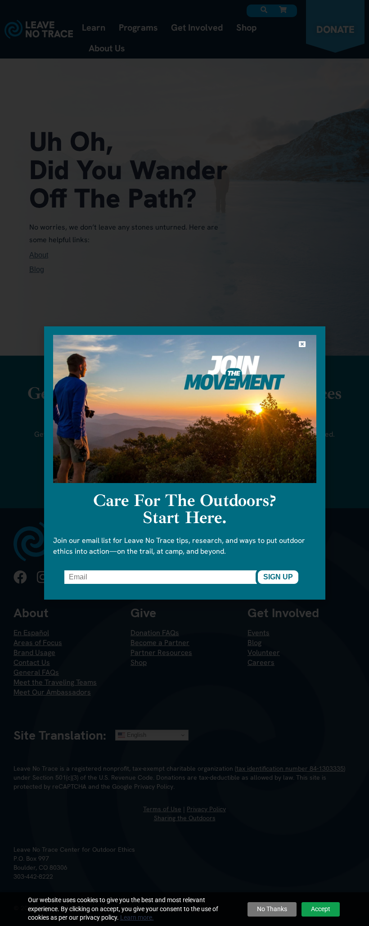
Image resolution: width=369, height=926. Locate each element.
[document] (184, 463)
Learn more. (137, 917)
